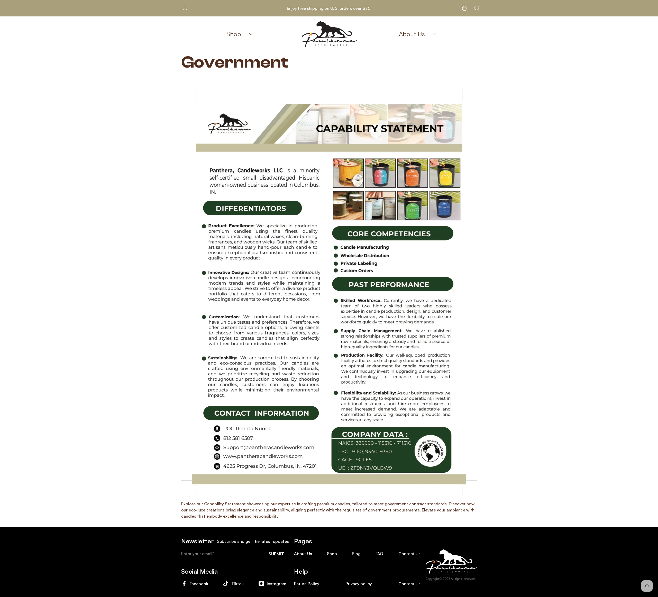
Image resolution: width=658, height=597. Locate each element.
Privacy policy (358, 583)
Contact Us (409, 553)
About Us (412, 34)
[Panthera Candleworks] (329, 34)
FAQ (379, 553)
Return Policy (306, 583)
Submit (276, 553)
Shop (233, 34)
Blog (356, 553)
